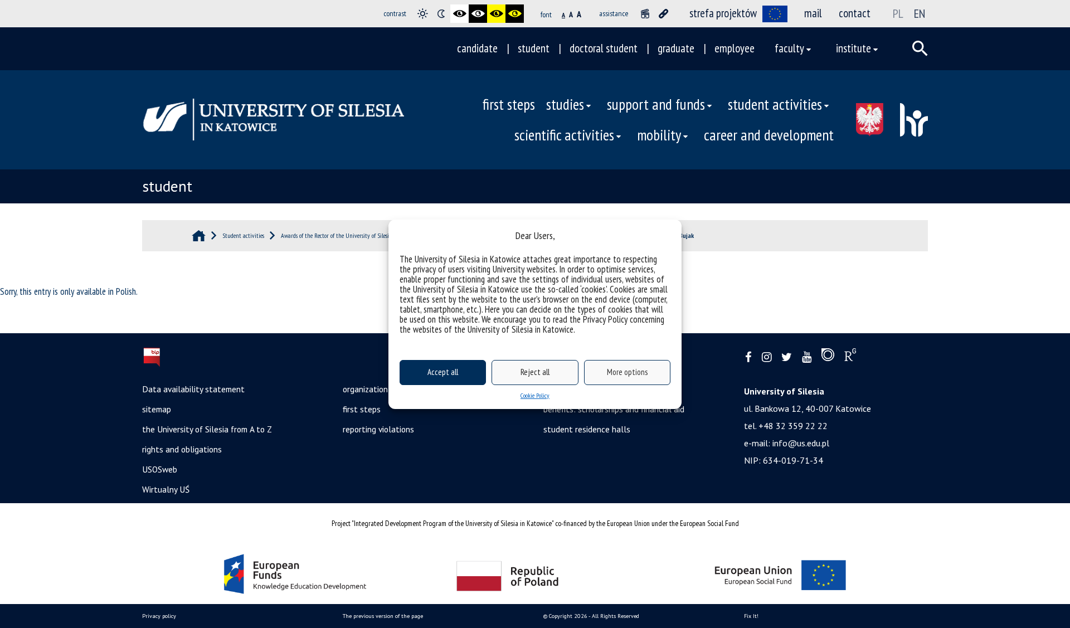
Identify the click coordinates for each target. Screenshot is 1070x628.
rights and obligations (182, 449)
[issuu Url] (827, 357)
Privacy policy (159, 616)
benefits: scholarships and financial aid (613, 409)
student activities (775, 104)
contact (854, 13)
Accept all (442, 372)
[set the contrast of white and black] (478, 13)
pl (898, 13)
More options (627, 372)
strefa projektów (723, 13)
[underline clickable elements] (663, 13)
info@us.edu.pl (800, 443)
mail (813, 13)
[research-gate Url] (850, 357)
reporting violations (378, 429)
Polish (126, 291)
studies (565, 104)
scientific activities (564, 135)
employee (734, 48)
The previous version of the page (383, 616)
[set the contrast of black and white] (459, 13)
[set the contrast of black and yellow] (496, 13)
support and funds (656, 104)
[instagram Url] (766, 357)
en (919, 13)
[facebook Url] (748, 357)
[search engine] (920, 48)
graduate (676, 48)
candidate (477, 48)
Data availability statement (193, 389)
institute (853, 48)
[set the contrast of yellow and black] (514, 13)
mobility (659, 135)
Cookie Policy (535, 395)
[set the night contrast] (441, 13)
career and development (769, 135)
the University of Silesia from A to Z (207, 429)
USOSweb (159, 469)
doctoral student (604, 48)
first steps (509, 104)
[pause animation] (645, 13)
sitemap (156, 409)
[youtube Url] (806, 357)
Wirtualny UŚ (165, 489)
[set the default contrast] (423, 13)
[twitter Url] (786, 357)
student (533, 48)
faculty (789, 48)
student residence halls (586, 429)
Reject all (535, 372)
